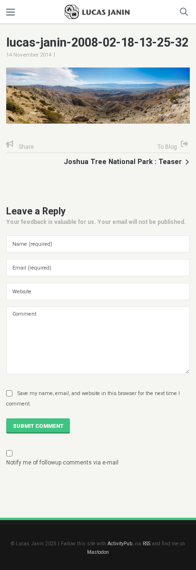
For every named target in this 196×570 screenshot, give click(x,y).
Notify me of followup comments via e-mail (62, 462)
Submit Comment (38, 426)
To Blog (167, 147)
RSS (146, 543)
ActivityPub (120, 543)
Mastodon (98, 552)
